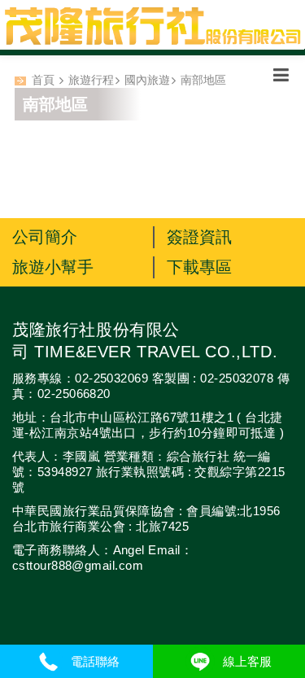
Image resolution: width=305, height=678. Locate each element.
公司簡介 (44, 237)
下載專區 (199, 267)
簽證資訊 (199, 237)
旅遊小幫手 (53, 267)
